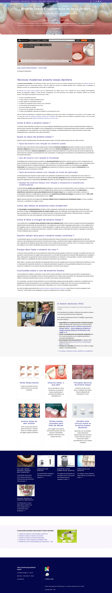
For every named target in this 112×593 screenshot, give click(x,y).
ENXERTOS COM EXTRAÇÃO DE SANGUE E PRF (33, 540)
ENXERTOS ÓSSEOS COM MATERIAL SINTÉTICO (33, 534)
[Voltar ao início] (9, 6)
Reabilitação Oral (25, 1)
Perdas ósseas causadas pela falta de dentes (56, 423)
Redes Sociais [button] (74, 6)
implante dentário (88, 83)
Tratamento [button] (65, 6)
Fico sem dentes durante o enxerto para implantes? (24, 470)
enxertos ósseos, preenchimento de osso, (52, 288)
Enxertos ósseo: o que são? (56, 384)
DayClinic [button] (56, 6)
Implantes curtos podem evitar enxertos (66, 469)
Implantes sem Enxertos (42, 469)
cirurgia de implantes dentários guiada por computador (39, 116)
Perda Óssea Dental (29, 383)
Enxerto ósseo (42, 1)
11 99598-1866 (49, 579)
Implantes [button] (29, 6)
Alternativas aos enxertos (83, 469)
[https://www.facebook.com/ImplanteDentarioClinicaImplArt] (94, 1)
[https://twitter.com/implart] (96, 1)
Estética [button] (42, 6)
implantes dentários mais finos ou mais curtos (45, 118)
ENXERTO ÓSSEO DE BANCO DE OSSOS (31, 536)
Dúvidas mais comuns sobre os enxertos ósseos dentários (83, 424)
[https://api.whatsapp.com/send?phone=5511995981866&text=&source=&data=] (100, 1)
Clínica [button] (36, 6)
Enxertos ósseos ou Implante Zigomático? (25, 499)
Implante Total (51, 1)
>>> (26, 481)
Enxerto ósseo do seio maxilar (29, 422)
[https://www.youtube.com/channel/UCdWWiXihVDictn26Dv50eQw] (98, 1)
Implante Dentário (15, 1)
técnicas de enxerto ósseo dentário (29, 90)
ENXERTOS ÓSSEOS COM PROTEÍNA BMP (31, 538)
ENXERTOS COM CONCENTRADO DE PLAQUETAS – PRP (36, 542)
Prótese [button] (49, 6)
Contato (83, 6)
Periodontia (34, 1)
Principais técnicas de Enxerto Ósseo (83, 384)
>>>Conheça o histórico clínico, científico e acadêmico (75, 351)
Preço (57, 1)
